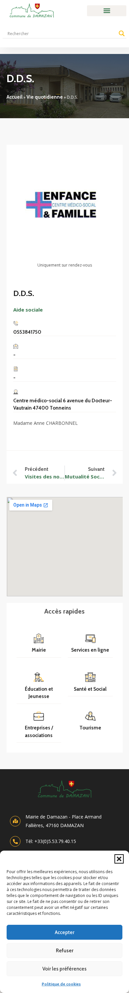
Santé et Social (90, 689)
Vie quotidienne (44, 97)
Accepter (64, 932)
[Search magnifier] (121, 33)
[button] (119, 859)
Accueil (14, 97)
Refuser (64, 951)
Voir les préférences (64, 969)
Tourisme (90, 728)
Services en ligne (90, 650)
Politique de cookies (61, 983)
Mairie (39, 650)
